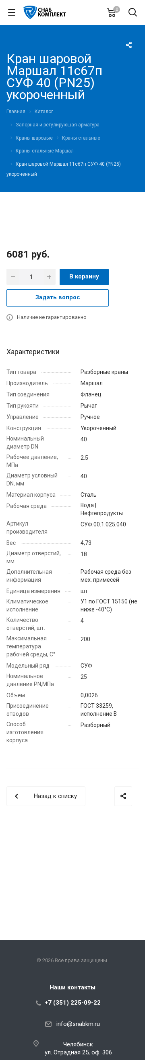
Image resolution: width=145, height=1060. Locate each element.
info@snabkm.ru (78, 1024)
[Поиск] (132, 13)
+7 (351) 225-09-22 (73, 1002)
